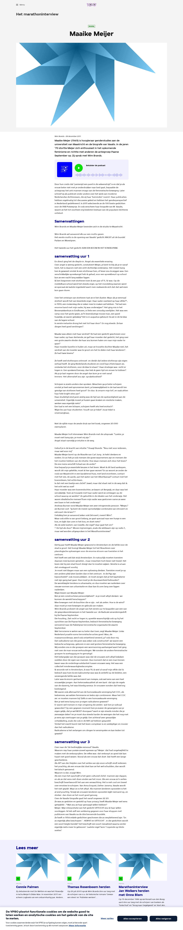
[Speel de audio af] (79, 168)
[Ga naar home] (91, 5)
